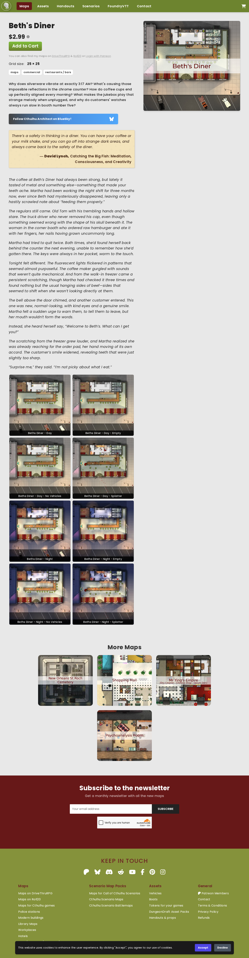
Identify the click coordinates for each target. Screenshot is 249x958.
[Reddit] (121, 872)
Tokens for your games (166, 905)
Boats (153, 899)
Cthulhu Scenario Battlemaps (111, 905)
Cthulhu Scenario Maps (106, 899)
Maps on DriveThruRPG (35, 893)
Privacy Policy (208, 912)
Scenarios (91, 6)
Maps (24, 6)
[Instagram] (162, 872)
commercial (32, 72)
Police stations (29, 912)
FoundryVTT (118, 6)
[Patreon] (86, 872)
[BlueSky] (97, 872)
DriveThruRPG (61, 56)
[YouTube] (132, 872)
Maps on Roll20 (29, 899)
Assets (43, 6)
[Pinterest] (152, 872)
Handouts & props (162, 918)
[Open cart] (243, 6)
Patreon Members (215, 893)
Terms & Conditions (212, 905)
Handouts (65, 6)
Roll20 (77, 56)
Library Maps (27, 924)
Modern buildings (30, 918)
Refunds (204, 918)
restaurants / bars (58, 72)
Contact (144, 6)
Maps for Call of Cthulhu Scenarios (114, 893)
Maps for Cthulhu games (36, 905)
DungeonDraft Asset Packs (169, 912)
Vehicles (155, 893)
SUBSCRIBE (165, 809)
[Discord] (109, 872)
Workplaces (27, 930)
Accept (203, 947)
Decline (222, 947)
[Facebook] (142, 872)
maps (14, 72)
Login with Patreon (98, 56)
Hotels (23, 936)
